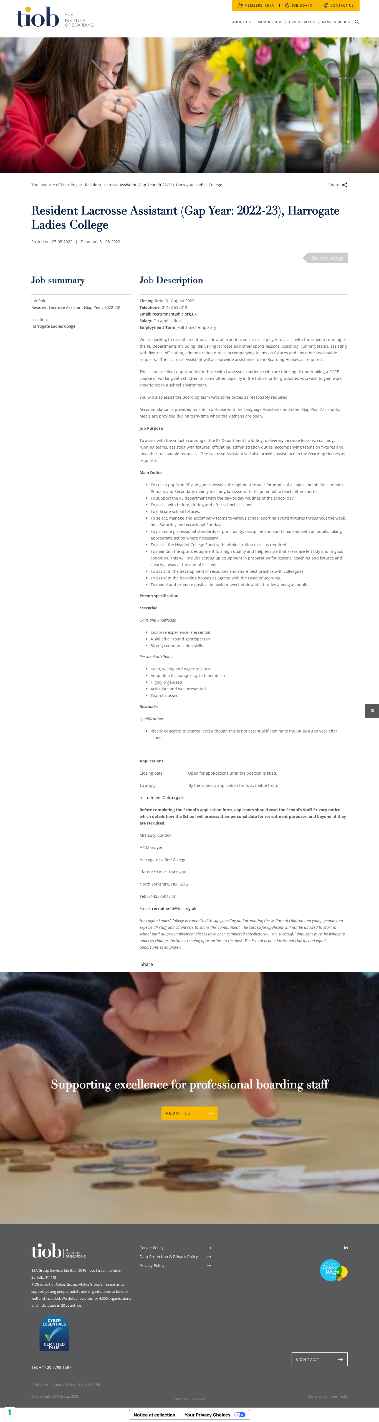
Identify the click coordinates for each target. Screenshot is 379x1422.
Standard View (63, 1384)
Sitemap (181, 1398)
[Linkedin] (346, 1247)
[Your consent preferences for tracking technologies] (9, 1412)
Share (334, 184)
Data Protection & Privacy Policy (169, 1256)
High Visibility (90, 1384)
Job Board (302, 5)
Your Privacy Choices (208, 1415)
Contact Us (342, 5)
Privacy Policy (152, 1265)
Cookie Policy (151, 1247)
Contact (308, 1359)
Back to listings (327, 258)
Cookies (198, 1398)
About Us (178, 1113)
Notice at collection (154, 1415)
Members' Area (259, 5)
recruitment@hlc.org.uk (174, 314)
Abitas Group (66, 1284)
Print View (39, 1384)
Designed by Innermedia (327, 1396)
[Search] (357, 22)
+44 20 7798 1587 (55, 1367)
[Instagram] (372, 711)
